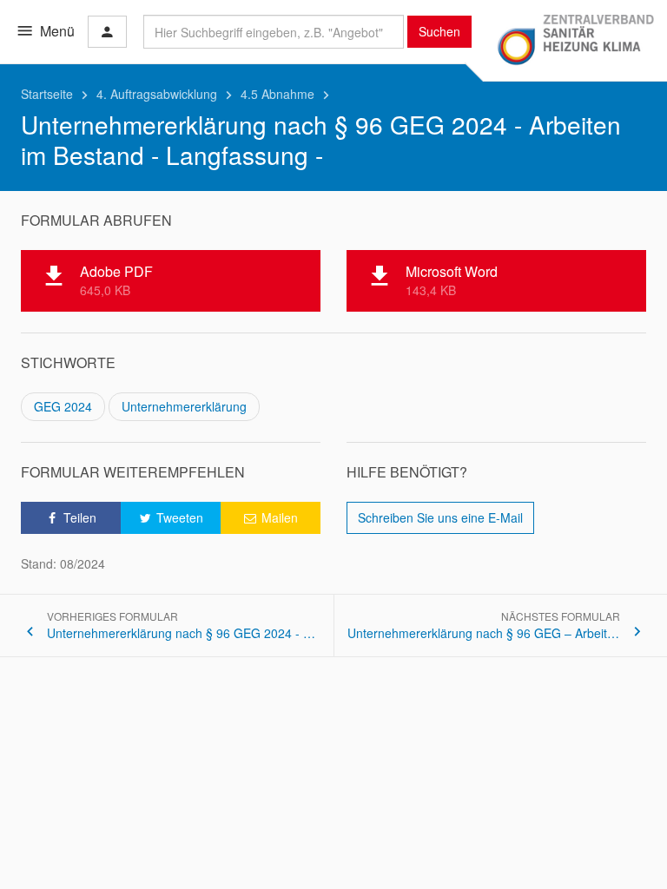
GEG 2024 (63, 406)
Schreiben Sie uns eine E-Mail (440, 517)
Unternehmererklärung (184, 406)
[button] (71, 518)
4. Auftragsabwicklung (166, 93)
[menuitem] (270, 518)
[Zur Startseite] (575, 41)
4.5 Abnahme (287, 93)
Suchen (439, 31)
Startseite (57, 93)
